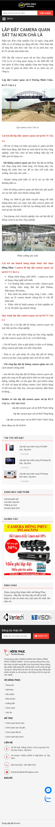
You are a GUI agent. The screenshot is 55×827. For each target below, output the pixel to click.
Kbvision (20, 290)
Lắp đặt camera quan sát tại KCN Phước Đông (32, 407)
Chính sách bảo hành (15, 736)
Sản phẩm (10, 694)
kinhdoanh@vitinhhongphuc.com (24, 772)
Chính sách (10, 707)
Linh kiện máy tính (11, 502)
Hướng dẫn (10, 703)
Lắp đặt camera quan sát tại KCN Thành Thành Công (29, 419)
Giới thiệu (10, 689)
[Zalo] (48, 799)
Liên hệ (9, 712)
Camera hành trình (12, 508)
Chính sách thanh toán (15, 723)
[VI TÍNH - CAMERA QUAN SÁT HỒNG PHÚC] (27, 6)
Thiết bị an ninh (10, 505)
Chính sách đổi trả (13, 732)
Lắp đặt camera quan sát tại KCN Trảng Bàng (33, 413)
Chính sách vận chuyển (15, 727)
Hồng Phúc (8, 267)
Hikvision (9, 290)
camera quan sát (26, 189)
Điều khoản (10, 698)
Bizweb (17, 823)
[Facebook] (48, 790)
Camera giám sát (11, 499)
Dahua (49, 287)
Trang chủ (10, 685)
